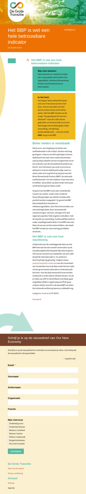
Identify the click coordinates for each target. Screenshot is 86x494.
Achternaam (14, 387)
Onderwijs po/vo (16, 423)
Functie (12, 409)
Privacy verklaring (15, 473)
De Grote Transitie (17, 444)
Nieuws (11, 483)
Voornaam (13, 376)
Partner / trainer (16, 433)
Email (12, 365)
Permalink (36, 299)
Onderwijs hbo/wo (17, 427)
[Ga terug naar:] (12, 60)
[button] (52, 62)
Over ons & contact (16, 468)
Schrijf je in (69, 29)
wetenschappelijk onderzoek (44, 263)
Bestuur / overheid (17, 430)
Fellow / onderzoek (17, 437)
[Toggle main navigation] (71, 4)
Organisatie (14, 398)
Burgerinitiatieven (17, 440)
